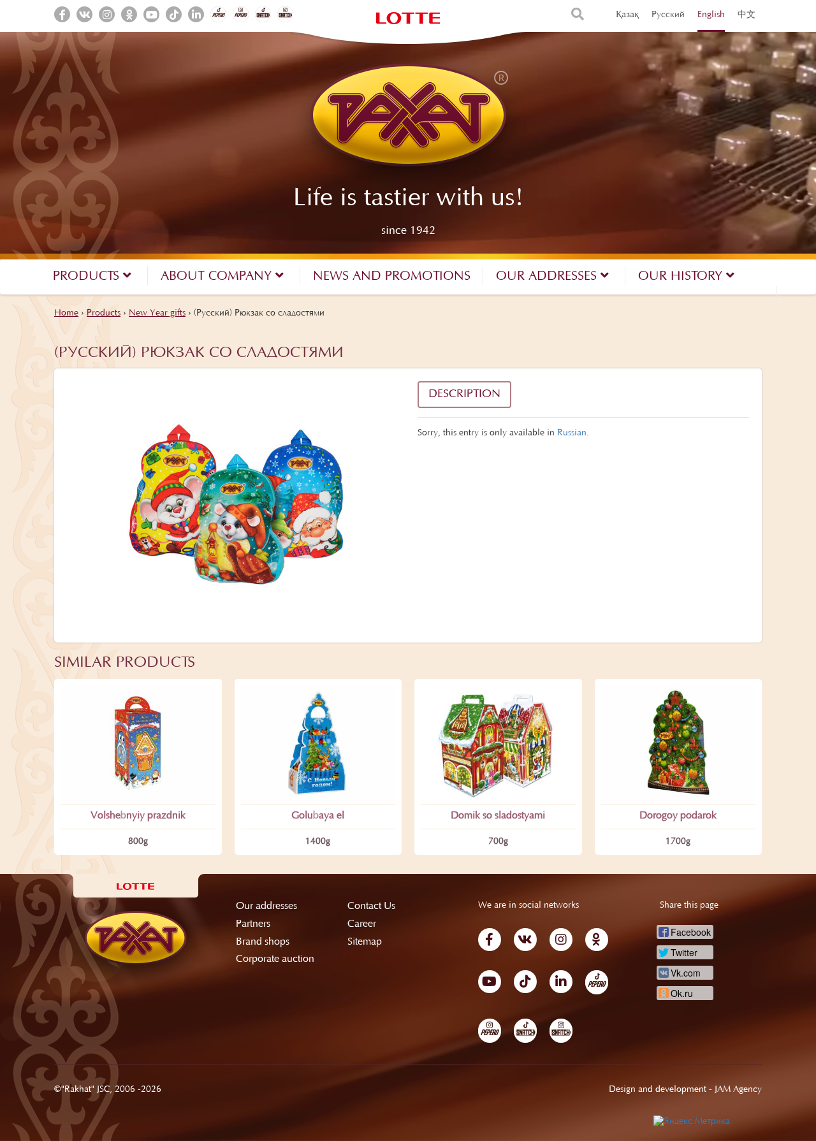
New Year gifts (157, 313)
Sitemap (364, 942)
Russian (571, 433)
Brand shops (262, 942)
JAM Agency (738, 1090)
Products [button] (88, 276)
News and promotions (391, 276)
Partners (253, 924)
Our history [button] (682, 276)
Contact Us (371, 906)
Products (103, 313)
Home (66, 313)
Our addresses (266, 906)
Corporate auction (275, 959)
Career (361, 924)
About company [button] (218, 276)
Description (464, 394)
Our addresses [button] (548, 276)
